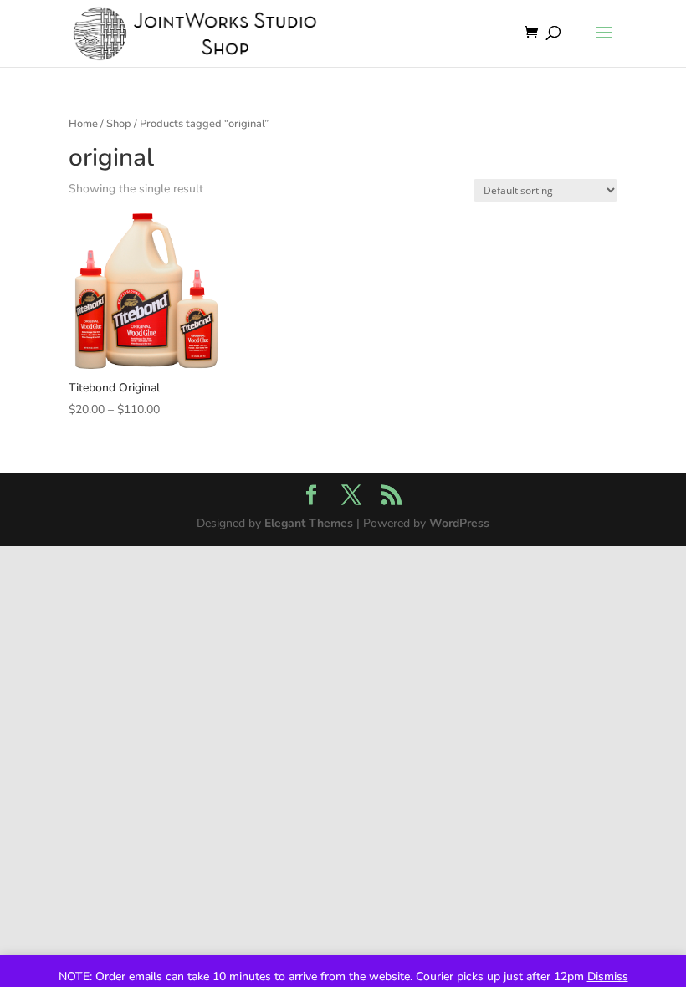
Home (83, 123)
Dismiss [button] (607, 976)
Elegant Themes (308, 523)
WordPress (459, 523)
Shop (118, 123)
